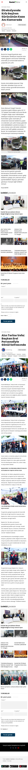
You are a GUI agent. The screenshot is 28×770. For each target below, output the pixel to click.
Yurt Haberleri (22, 356)
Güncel (8, 31)
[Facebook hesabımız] (10, 748)
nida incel (9, 25)
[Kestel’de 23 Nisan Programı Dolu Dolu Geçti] (14, 263)
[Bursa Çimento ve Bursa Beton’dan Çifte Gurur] (14, 677)
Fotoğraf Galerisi (11, 354)
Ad (2, 297)
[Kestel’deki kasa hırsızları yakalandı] (7, 243)
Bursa (3, 31)
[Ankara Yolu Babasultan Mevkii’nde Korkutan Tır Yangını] (20, 221)
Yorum (3, 286)
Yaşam (15, 356)
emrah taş (9, 350)
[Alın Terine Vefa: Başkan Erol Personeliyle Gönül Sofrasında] (7, 221)
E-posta (17, 297)
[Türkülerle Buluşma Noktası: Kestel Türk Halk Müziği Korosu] (20, 243)
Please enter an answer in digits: (10, 312)
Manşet (14, 31)
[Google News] (24, 50)
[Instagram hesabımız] (15, 748)
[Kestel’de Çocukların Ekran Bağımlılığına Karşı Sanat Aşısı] (14, 202)
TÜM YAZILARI (22, 25)
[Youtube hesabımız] (18, 748)
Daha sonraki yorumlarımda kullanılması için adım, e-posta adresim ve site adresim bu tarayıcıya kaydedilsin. (13, 307)
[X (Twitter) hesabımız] (13, 748)
